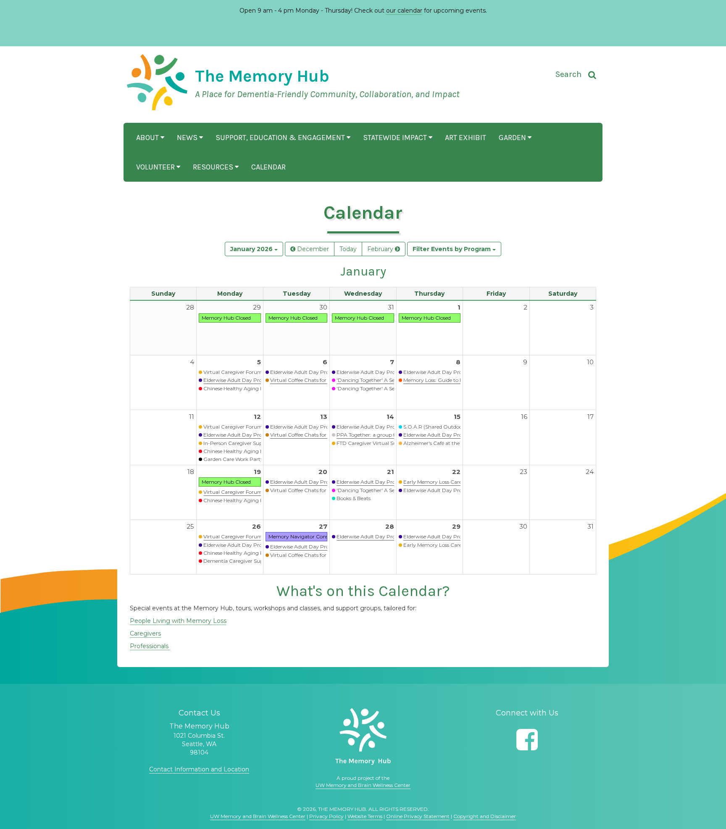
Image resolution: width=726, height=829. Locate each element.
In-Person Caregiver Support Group (246, 443)
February (381, 249)
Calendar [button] (268, 167)
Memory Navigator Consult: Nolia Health (317, 536)
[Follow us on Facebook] (527, 739)
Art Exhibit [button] (465, 137)
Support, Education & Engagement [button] (281, 137)
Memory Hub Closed (226, 318)
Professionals (150, 646)
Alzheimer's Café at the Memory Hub (448, 443)
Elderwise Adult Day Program (239, 380)
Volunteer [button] (156, 167)
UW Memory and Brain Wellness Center (363, 785)
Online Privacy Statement (418, 816)
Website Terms (364, 816)
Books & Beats (354, 498)
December (312, 249)
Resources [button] (214, 167)
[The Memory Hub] (363, 736)
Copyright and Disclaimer (484, 816)
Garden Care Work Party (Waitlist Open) (252, 459)
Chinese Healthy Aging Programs (244, 388)
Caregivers (145, 633)
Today (348, 249)
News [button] (188, 137)
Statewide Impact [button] (396, 137)
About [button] (148, 137)
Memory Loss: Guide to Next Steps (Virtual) (454, 380)
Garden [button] (513, 137)
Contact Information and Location (199, 769)
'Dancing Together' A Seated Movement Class (391, 380)
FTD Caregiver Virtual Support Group (382, 443)
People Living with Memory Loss (178, 621)
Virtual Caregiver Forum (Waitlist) (244, 372)
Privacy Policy (326, 816)
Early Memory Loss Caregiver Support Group (458, 482)
